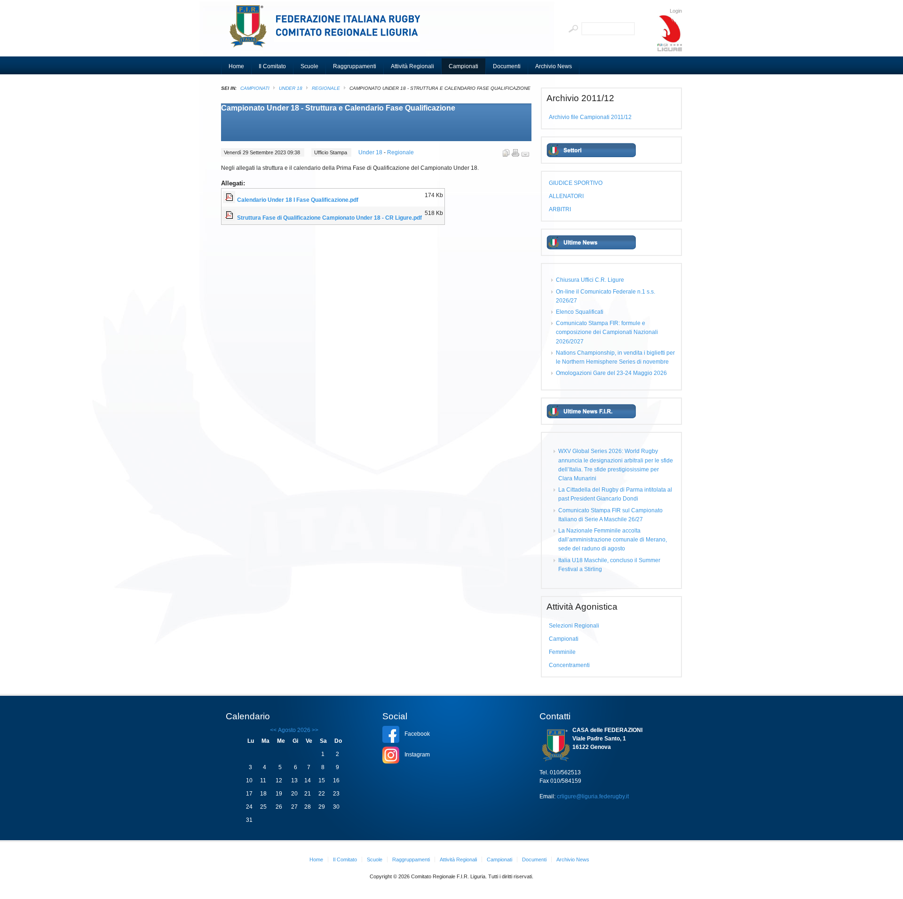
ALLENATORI (566, 196)
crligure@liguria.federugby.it (593, 796)
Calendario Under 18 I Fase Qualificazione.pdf (297, 200)
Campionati (254, 88)
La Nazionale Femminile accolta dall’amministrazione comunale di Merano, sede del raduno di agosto (612, 539)
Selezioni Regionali (574, 625)
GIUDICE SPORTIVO (575, 183)
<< (273, 730)
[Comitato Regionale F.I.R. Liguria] (329, 30)
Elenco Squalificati (579, 312)
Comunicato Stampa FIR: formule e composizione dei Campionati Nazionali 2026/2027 (607, 332)
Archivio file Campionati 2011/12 (590, 117)
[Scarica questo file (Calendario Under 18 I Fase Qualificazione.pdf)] (230, 200)
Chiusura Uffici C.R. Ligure (590, 280)
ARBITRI (560, 209)
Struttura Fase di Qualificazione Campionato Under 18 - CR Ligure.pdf (329, 218)
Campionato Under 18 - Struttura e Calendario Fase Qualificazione (338, 108)
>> (314, 730)
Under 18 (290, 88)
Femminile (562, 652)
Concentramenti (569, 665)
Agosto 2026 (294, 730)
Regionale (326, 88)
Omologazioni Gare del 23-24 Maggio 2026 (611, 373)
